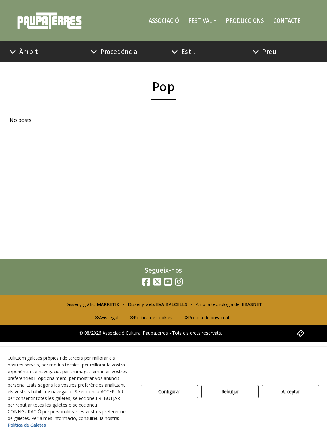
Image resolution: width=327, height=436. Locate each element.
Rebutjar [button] (230, 391)
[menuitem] (164, 21)
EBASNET (252, 304)
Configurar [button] (169, 391)
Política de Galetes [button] (27, 425)
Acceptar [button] (291, 391)
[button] (49, 20)
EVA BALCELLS (171, 304)
